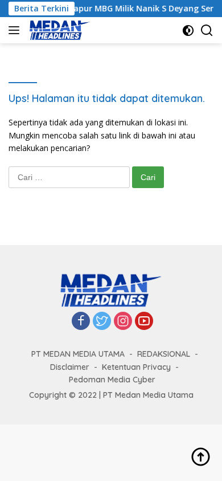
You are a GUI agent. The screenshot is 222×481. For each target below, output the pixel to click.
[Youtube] (144, 322)
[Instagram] (123, 322)
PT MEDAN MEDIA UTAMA (78, 354)
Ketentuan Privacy (136, 367)
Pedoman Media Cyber (112, 379)
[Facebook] (81, 322)
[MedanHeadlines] (58, 30)
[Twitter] (102, 322)
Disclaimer (69, 367)
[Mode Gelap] (188, 30)
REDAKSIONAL (163, 354)
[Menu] (16, 30)
